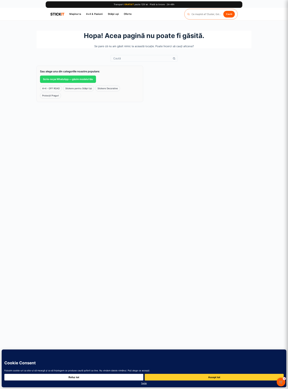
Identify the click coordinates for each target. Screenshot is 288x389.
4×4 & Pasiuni (94, 14)
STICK (57, 14)
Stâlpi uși (113, 14)
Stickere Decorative (108, 88)
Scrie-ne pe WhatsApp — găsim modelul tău (68, 79)
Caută (229, 14)
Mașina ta (75, 14)
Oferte (128, 14)
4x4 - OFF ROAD (51, 88)
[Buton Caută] (174, 58)
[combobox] (141, 58)
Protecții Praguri (50, 95)
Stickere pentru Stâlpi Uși (78, 88)
